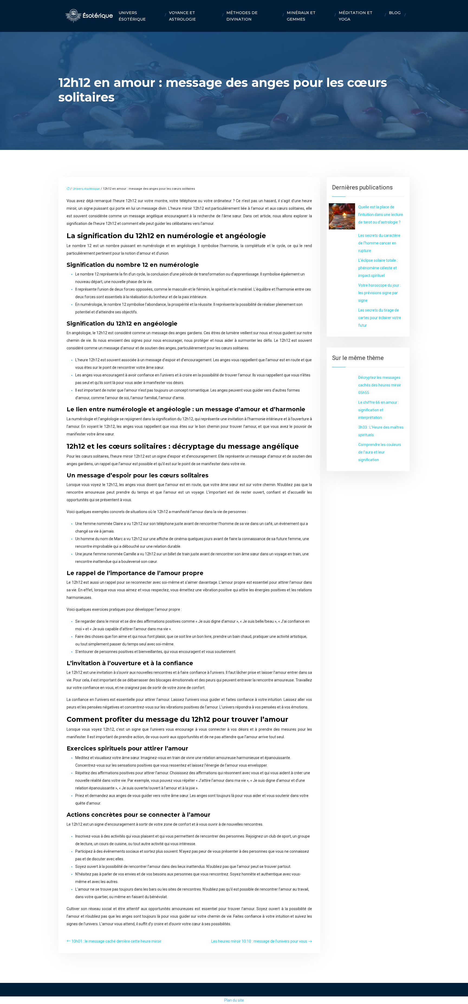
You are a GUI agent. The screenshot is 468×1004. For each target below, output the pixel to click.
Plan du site (234, 1000)
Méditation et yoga (355, 16)
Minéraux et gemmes (301, 16)
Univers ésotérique (132, 16)
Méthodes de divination (242, 16)
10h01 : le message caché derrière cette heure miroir (116, 941)
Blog (395, 12)
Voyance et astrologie (182, 16)
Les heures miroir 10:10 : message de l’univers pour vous (259, 941)
